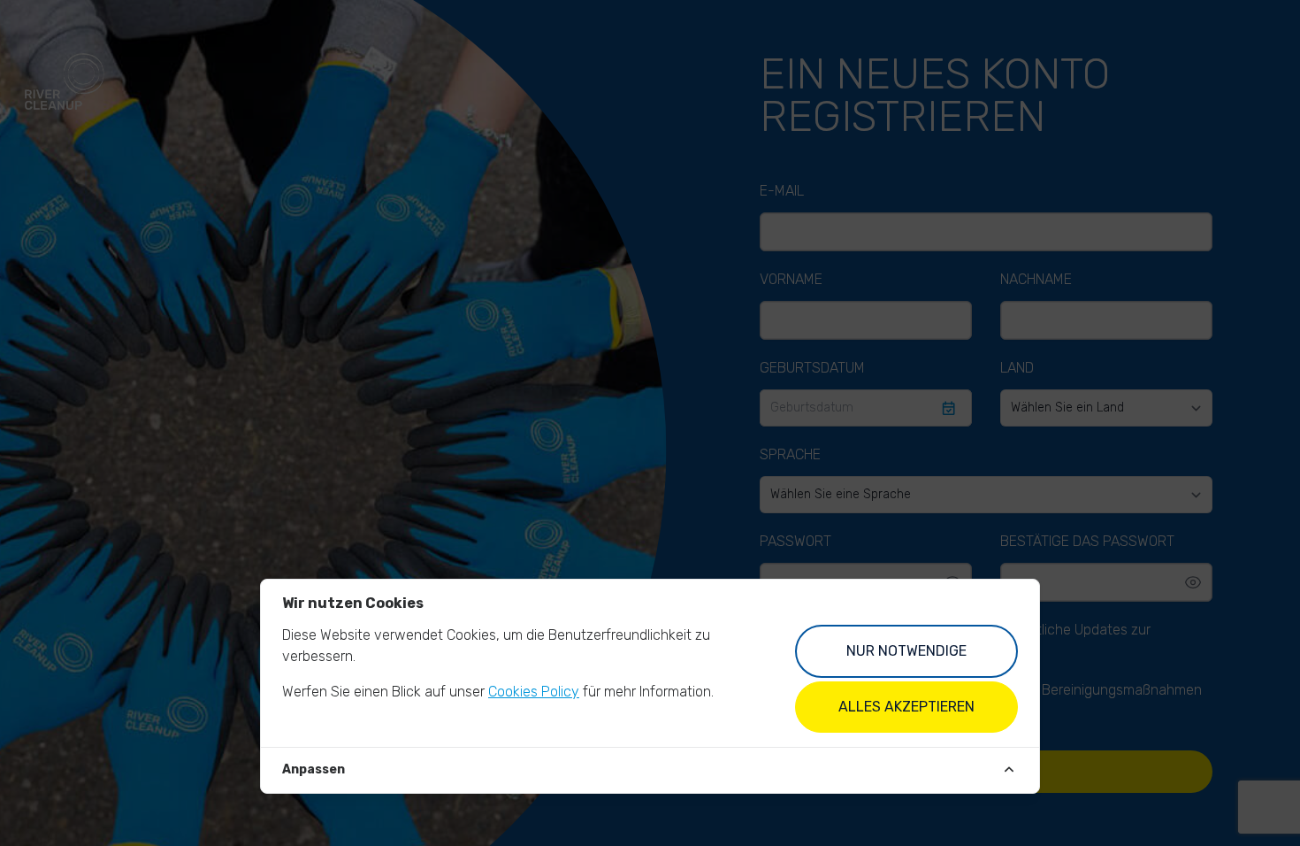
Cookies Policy (533, 691)
